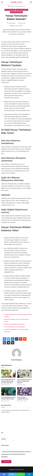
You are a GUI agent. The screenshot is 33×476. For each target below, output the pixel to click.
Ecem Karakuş (12, 23)
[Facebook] (4, 339)
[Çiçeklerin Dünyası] (16, 2)
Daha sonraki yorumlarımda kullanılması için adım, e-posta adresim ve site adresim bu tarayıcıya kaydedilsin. (16, 454)
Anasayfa (11, 6)
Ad (2, 432)
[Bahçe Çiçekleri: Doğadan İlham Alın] (24, 391)
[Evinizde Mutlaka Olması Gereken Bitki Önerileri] (8, 391)
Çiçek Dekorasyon (20, 6)
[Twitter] (8, 339)
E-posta (3, 439)
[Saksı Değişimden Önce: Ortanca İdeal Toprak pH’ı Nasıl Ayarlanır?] (8, 374)
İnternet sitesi (5, 445)
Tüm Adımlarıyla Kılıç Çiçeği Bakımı (14, 327)
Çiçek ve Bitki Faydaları (16, 12)
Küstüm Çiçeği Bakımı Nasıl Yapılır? (14, 324)
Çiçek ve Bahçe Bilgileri (21, 9)
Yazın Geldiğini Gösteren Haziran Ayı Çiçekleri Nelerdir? (24, 381)
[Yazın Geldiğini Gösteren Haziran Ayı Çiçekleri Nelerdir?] (24, 374)
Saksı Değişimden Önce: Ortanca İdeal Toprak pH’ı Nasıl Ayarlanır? (8, 381)
